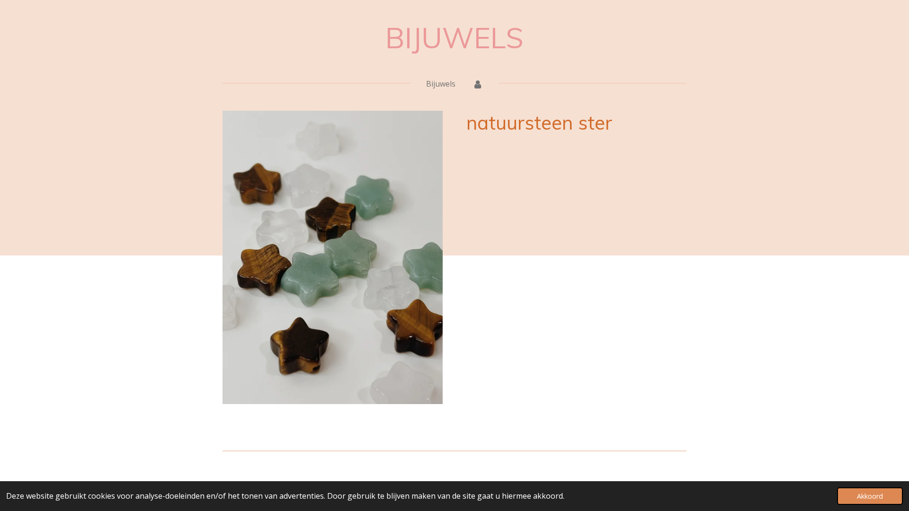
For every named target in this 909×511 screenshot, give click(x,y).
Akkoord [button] (870, 496)
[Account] (477, 84)
